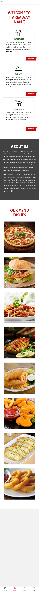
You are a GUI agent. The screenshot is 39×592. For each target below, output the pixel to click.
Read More (31, 59)
